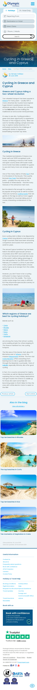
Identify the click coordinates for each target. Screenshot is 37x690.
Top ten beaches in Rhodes (12, 437)
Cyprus (5, 238)
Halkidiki (5, 365)
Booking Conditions (9, 584)
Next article (31, 394)
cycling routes (23, 194)
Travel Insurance (8, 598)
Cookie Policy (7, 574)
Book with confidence (10, 567)
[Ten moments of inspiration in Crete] (18, 519)
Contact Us (6, 559)
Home (4, 69)
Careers (5, 572)
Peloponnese (13, 357)
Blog (9, 69)
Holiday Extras (23, 584)
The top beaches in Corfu (11, 469)
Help (19, 586)
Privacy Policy (21, 657)
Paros (6, 332)
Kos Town (12, 178)
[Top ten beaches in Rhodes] (18, 422)
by (16, 74)
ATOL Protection (8, 569)
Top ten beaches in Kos (10, 502)
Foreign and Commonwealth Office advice (26, 595)
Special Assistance (24, 589)
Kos (27, 174)
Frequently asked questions (12, 564)
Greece (5, 101)
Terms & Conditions (9, 657)
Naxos (6, 330)
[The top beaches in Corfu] (18, 454)
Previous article (7, 394)
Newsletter (6, 601)
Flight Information (8, 586)
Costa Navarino (7, 359)
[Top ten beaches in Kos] (18, 487)
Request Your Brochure (10, 589)
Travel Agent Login (23, 662)
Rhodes (6, 328)
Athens (18, 354)
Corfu (6, 334)
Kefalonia (7, 336)
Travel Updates (8, 591)
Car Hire (21, 591)
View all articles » (18, 406)
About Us (6, 562)
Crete (6, 325)
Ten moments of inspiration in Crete (16, 534)
